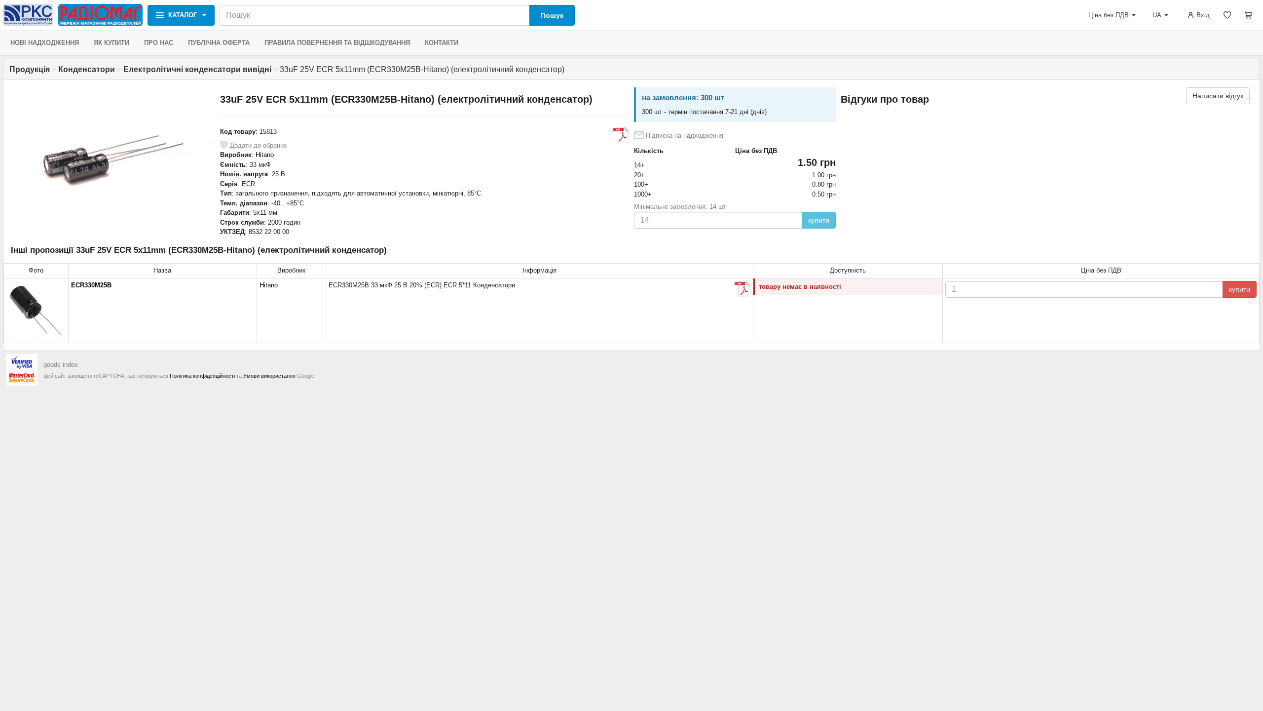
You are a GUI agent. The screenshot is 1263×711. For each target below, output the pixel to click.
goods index (60, 364)
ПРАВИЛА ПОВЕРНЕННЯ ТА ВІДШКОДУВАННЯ (337, 42)
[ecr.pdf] (742, 289)
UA (1156, 15)
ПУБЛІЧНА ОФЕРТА (219, 42)
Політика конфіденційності (202, 376)
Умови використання (269, 376)
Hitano (265, 154)
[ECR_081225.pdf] (621, 135)
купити (818, 220)
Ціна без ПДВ (1108, 15)
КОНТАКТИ (441, 42)
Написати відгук (1217, 96)
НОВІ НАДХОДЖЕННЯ (44, 42)
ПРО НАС (158, 42)
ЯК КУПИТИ (111, 42)
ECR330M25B (91, 285)
